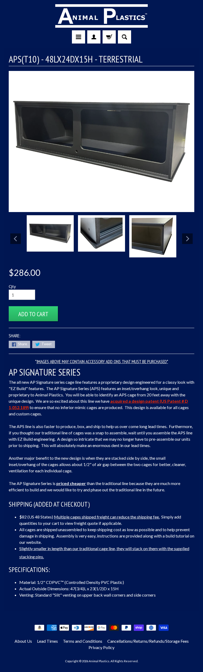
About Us (23, 641)
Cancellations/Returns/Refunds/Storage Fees (148, 641)
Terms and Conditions (82, 641)
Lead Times (47, 641)
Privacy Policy (101, 647)
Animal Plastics (99, 661)
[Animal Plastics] (101, 16)
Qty (12, 286)
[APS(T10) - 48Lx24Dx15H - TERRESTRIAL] (50, 233)
